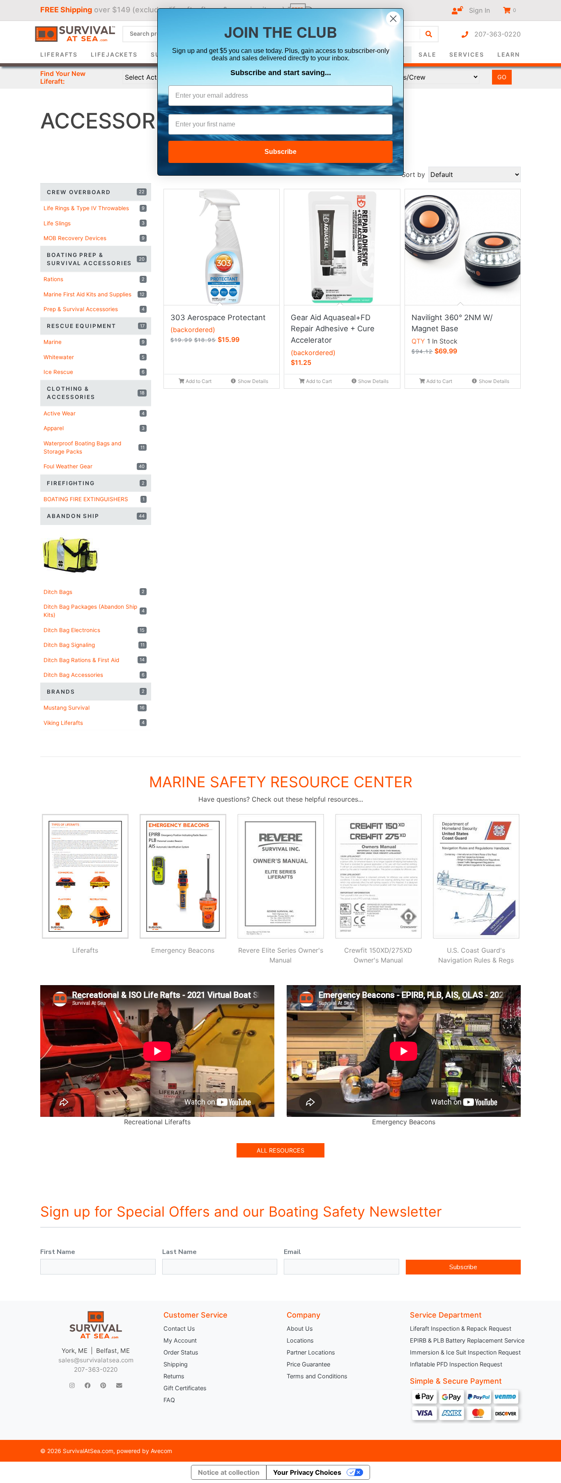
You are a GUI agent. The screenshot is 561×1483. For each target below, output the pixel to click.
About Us (300, 1328)
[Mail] (119, 1385)
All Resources (280, 1150)
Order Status (180, 1352)
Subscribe (463, 1267)
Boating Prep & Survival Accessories (96, 259)
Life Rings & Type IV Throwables (94, 208)
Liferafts (59, 54)
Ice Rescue (94, 372)
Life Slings (94, 223)
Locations (300, 1340)
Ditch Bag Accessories (94, 675)
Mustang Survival (94, 707)
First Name (57, 1251)
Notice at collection (229, 1472)
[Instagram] (72, 1385)
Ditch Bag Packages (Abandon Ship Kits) (94, 610)
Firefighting (96, 483)
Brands (96, 691)
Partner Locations (311, 1352)
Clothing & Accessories (96, 392)
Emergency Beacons (182, 950)
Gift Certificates (185, 1387)
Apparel (94, 428)
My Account (180, 1340)
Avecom (161, 1450)
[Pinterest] (103, 1385)
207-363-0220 (494, 34)
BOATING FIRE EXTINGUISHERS (94, 499)
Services (466, 54)
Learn (508, 54)
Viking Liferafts (94, 723)
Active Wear (94, 413)
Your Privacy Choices (307, 1472)
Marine (94, 342)
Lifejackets (114, 54)
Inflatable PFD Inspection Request (456, 1364)
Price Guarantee (308, 1364)
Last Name (179, 1251)
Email (292, 1251)
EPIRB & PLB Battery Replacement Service (465, 1340)
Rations (94, 279)
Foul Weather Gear (94, 466)
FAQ (169, 1399)
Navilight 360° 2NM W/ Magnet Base (452, 323)
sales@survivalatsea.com (95, 1360)
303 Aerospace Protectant (218, 317)
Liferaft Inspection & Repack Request (460, 1328)
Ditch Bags (94, 592)
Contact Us (179, 1328)
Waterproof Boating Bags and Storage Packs (94, 447)
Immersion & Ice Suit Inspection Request (465, 1352)
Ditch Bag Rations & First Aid (94, 660)
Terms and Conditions (317, 1376)
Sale (427, 54)
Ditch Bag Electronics (94, 630)
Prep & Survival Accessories (94, 309)
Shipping (175, 1364)
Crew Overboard (96, 192)
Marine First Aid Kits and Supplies (94, 294)
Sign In (476, 10)
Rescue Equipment (96, 326)
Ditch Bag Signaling (94, 645)
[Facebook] (87, 1385)
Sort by (413, 174)
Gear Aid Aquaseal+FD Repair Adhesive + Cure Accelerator (333, 328)
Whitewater (94, 357)
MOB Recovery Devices (94, 238)
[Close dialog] (393, 18)
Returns (173, 1376)
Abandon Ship (96, 516)
